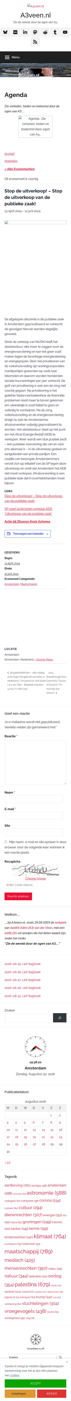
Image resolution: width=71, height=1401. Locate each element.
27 (34, 1144)
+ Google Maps (43, 659)
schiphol (40, 1292)
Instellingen (19, 1393)
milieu (55, 1268)
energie (52, 1215)
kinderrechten (19, 1237)
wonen (53, 1312)
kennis (38, 1228)
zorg (30, 1318)
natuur (16, 1275)
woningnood (15, 1318)
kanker (19, 1229)
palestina (32, 1284)
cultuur (30, 1207)
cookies (14, 1375)
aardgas (39, 1185)
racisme (13, 1291)
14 (43, 1130)
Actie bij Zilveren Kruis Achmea (27, 521)
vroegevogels (25, 1311)
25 (16, 1144)
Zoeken (10, 1010)
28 (43, 1144)
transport (27, 1297)
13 (34, 1130)
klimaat (50, 1236)
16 (60, 1130)
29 (52, 1144)
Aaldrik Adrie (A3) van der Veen (31, 927)
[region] (35, 1380)
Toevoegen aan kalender (28, 533)
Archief (9, 154)
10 (8, 1130)
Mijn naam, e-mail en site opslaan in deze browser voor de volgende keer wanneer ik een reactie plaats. (35, 847)
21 (43, 1137)
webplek (60, 922)
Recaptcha (12, 861)
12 (25, 1130)
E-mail (10, 809)
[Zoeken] (59, 1017)
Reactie (11, 736)
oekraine (38, 1276)
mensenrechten (26, 1268)
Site (7, 825)
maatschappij (29, 1251)
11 (16, 1130)
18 (16, 1137)
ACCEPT (35, 1383)
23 (60, 1137)
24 (8, 1144)
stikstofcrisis (55, 1292)
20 (34, 1137)
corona (50, 1200)
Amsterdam (12, 584)
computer (30, 1200)
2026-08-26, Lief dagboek (23, 988)
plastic (56, 1285)
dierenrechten (23, 1214)
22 (51, 1137)
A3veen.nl (35, 15)
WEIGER (51, 1393)
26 (25, 1144)
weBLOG (11, 933)
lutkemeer (31, 1243)
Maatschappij (28, 584)
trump (44, 1297)
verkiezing (13, 1304)
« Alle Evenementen (20, 169)
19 (25, 1137)
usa (57, 1297)
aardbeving (17, 1185)
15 (51, 1130)
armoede (19, 1193)
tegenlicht (12, 1297)
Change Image (35, 878)
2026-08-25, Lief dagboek (23, 996)
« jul (7, 1162)
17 (8, 1137)
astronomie (46, 1193)
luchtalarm (13, 1244)
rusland (28, 1292)
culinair (11, 1208)
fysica (16, 1222)
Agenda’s (11, 161)
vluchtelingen (40, 1303)
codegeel (12, 1200)
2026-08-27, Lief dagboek (22, 980)
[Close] (67, 1362)
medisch (20, 1260)
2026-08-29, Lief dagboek (23, 964)
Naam (10, 792)
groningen (37, 1221)
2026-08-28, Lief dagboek (23, 972)
